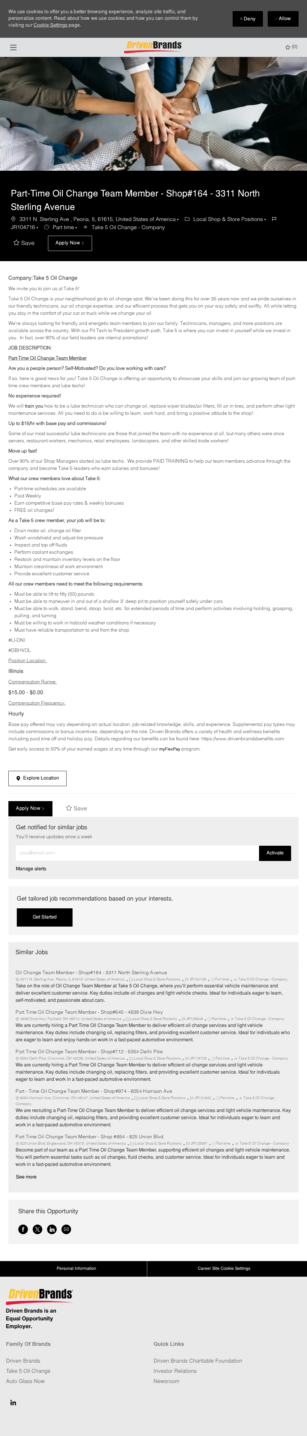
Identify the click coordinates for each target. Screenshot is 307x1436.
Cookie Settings (50, 25)
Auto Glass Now (25, 1381)
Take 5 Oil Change (28, 1371)
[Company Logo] (154, 47)
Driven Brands (23, 1361)
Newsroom (166, 1381)
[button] (70, 243)
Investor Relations (175, 1371)
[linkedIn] (13, 1402)
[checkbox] (24, 243)
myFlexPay (169, 749)
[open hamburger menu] (13, 47)
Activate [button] (275, 853)
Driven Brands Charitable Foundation (198, 1361)
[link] (31, 869)
